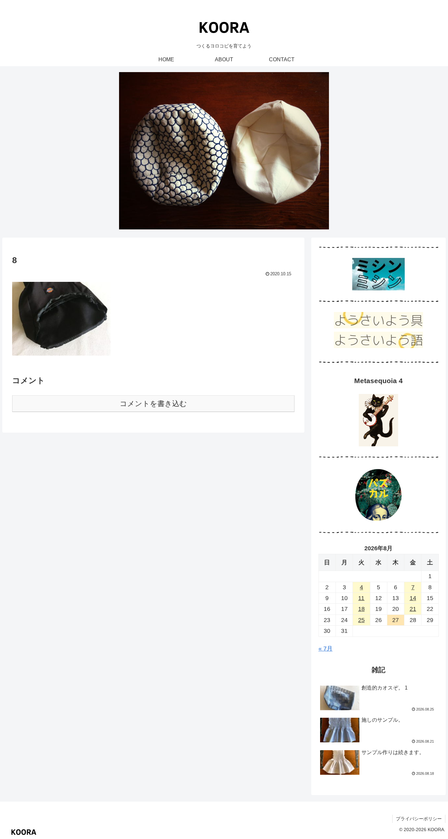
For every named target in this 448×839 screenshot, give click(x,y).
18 (361, 609)
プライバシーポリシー (419, 818)
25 (361, 620)
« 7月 (325, 648)
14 (413, 598)
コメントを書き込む (153, 404)
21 (413, 609)
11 (361, 598)
